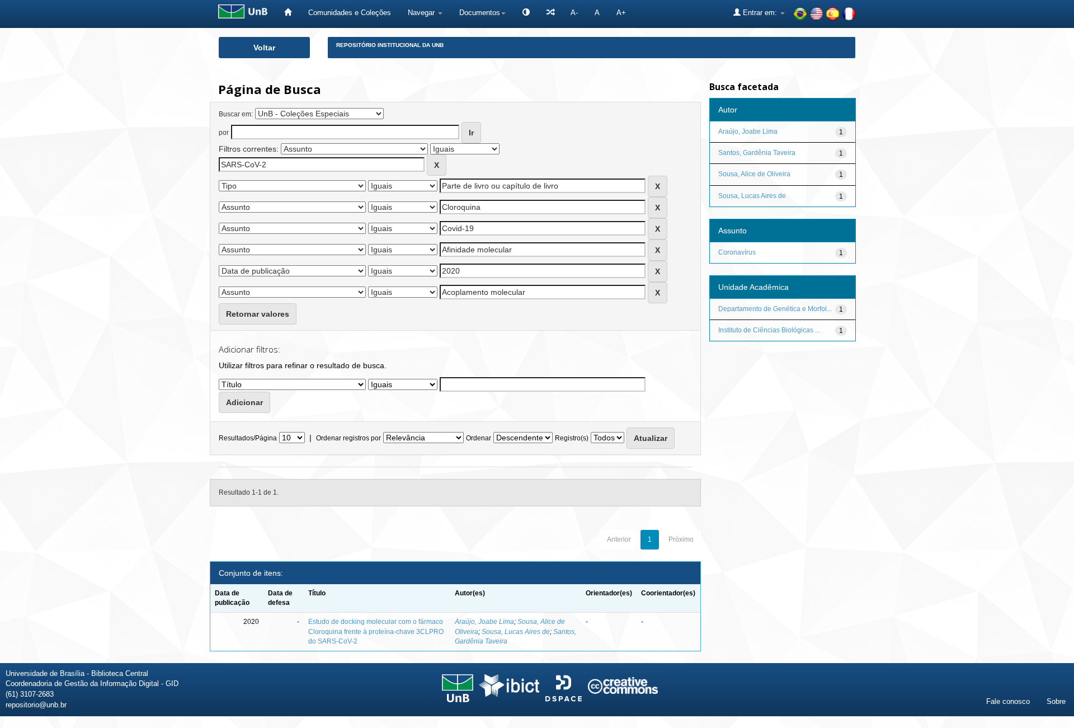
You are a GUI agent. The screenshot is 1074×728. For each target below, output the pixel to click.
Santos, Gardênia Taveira (756, 153)
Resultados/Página (248, 438)
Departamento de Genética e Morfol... (775, 309)
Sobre (1056, 701)
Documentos (479, 12)
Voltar (264, 47)
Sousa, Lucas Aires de (516, 632)
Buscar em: (236, 114)
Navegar (422, 12)
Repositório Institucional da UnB (390, 45)
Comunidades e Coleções (349, 12)
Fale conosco (1008, 701)
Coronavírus (737, 252)
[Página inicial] (288, 12)
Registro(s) (571, 438)
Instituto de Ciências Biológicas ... (769, 330)
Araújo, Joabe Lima (484, 622)
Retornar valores (257, 313)
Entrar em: (760, 12)
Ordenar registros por (348, 438)
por (224, 133)
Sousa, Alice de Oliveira (754, 174)
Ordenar (478, 438)
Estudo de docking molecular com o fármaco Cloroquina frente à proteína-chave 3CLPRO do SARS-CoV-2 (376, 631)
